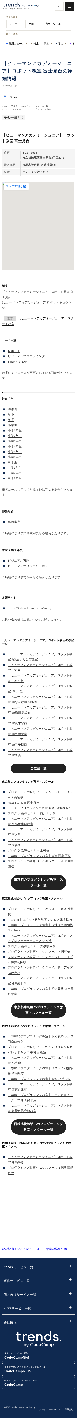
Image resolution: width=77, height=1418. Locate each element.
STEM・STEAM (17, 361)
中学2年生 (15, 473)
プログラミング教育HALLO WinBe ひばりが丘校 (40, 1047)
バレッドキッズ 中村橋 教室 (27, 1052)
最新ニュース (18, 43)
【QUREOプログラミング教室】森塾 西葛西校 (39, 856)
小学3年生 (15, 441)
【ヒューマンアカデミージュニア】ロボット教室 (27, 109)
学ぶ (62, 43)
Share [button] (14, 97)
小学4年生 (15, 446)
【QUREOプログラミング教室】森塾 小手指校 (39, 1079)
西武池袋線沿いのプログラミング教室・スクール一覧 (38, 1127)
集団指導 (14, 522)
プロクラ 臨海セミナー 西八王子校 (31, 813)
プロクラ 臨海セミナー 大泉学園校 (31, 946)
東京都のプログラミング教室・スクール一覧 (38, 882)
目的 (33, 24)
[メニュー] (69, 6)
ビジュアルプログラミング (26, 356)
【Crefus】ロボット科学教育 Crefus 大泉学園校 (40, 919)
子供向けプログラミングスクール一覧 (29, 106)
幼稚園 (12, 409)
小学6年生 (15, 457)
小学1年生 (15, 430)
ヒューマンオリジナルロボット (29, 566)
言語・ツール (54, 24)
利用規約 (68, 1409)
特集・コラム (43, 43)
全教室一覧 (38, 768)
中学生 (12, 462)
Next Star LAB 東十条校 (23, 802)
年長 (11, 420)
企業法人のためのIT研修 (17, 1355)
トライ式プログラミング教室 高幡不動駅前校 (39, 808)
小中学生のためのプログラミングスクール (25, 1369)
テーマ (15, 24)
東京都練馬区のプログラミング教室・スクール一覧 (38, 1010)
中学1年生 (15, 467)
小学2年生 (15, 436)
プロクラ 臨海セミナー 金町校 (28, 850)
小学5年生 (15, 452)
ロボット (14, 351)
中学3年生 (15, 478)
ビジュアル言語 (18, 560)
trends (5, 106)
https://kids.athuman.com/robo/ (29, 608)
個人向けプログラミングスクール (20, 1382)
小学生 (12, 425)
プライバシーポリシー (50, 1409)
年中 (11, 414)
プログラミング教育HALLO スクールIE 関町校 (39, 951)
